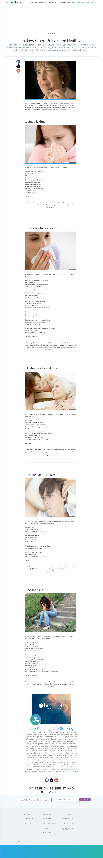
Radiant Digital (48, 832)
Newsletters (80, 2)
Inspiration (34, 2)
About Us (27, 814)
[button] (96, 2)
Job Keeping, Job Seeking (51, 728)
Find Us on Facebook (49, 823)
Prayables (51, 33)
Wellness (52, 2)
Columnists (47, 814)
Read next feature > (70, 771)
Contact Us (27, 823)
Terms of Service (67, 819)
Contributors (47, 819)
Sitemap (45, 828)
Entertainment (62, 2)
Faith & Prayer (42, 2)
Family (70, 2)
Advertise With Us (30, 819)
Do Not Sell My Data (68, 823)
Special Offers (89, 2)
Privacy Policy (66, 814)
